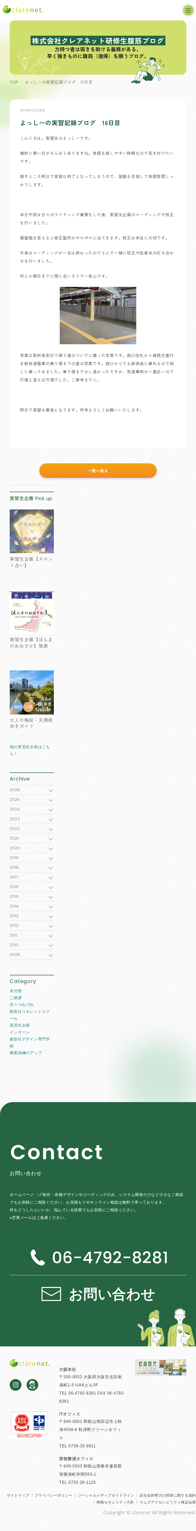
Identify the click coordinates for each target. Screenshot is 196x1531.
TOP (14, 82)
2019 (14, 857)
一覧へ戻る (98, 470)
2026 (15, 790)
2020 (15, 848)
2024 (15, 809)
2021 (14, 838)
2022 (15, 828)
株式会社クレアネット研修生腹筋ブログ (98, 40)
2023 (15, 819)
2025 (15, 799)
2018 (14, 867)
